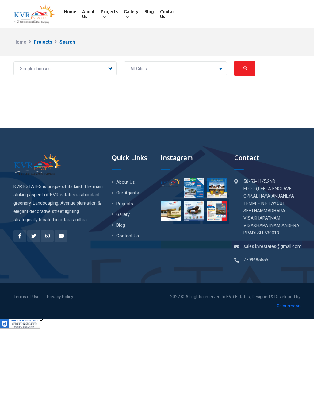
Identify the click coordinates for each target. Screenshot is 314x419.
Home (70, 11)
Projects (109, 11)
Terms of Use (26, 296)
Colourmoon (289, 305)
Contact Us (168, 14)
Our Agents (127, 193)
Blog (149, 11)
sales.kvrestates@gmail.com (272, 246)
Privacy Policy (60, 296)
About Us (88, 14)
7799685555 (255, 260)
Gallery (131, 11)
